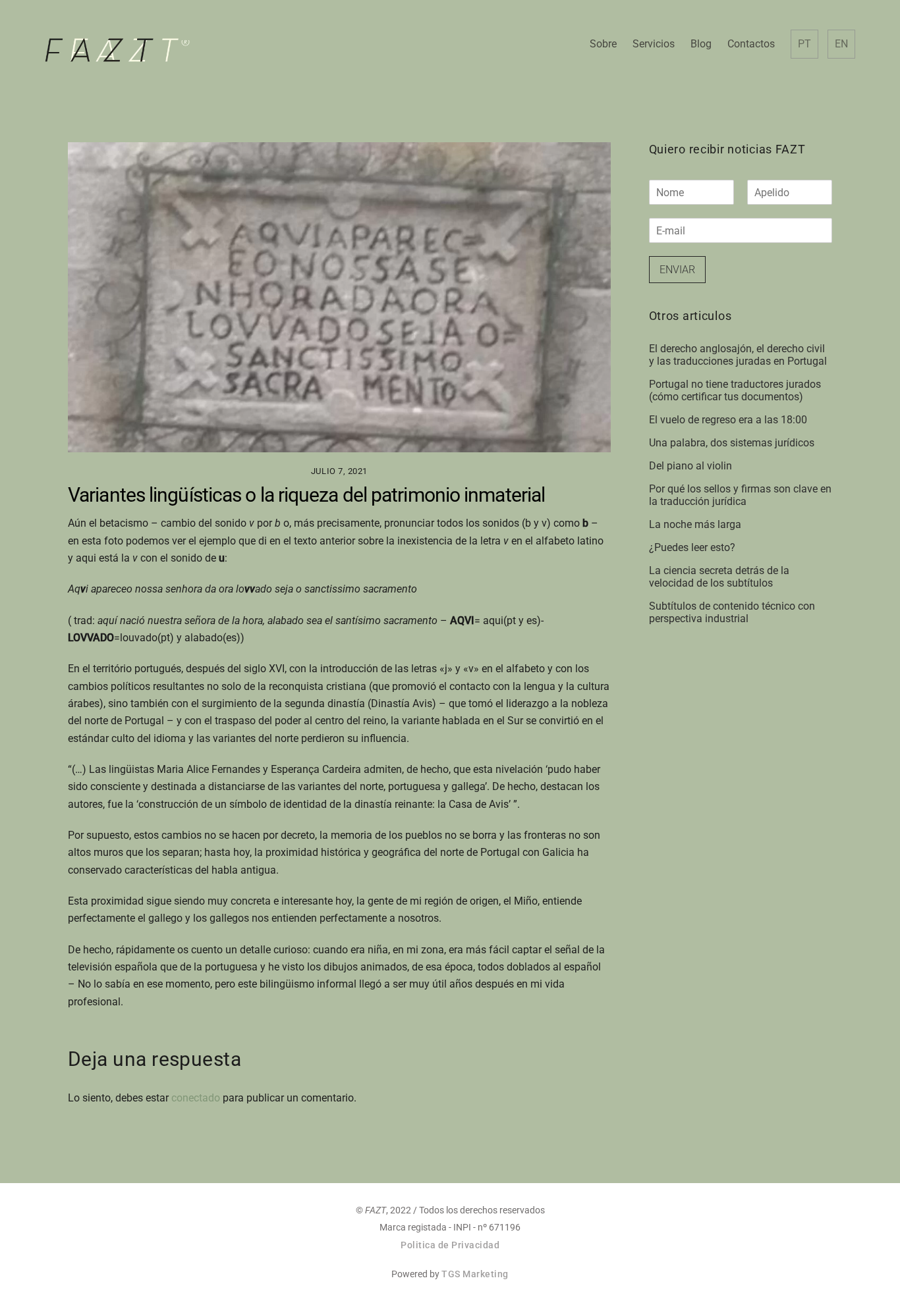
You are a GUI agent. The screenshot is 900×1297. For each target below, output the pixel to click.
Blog (701, 44)
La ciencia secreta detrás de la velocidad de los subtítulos (719, 576)
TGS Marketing (475, 1274)
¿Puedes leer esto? (692, 547)
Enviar (677, 269)
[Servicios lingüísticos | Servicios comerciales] (117, 57)
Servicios (654, 44)
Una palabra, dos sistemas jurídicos (731, 443)
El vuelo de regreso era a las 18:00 (728, 419)
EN (841, 44)
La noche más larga (695, 524)
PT (804, 44)
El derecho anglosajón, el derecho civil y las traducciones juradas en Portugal (738, 354)
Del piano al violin (690, 466)
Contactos (751, 44)
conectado (195, 1098)
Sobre (603, 44)
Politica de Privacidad (450, 1245)
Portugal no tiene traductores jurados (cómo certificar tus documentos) (735, 390)
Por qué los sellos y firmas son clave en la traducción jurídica (740, 495)
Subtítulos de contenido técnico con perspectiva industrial (732, 612)
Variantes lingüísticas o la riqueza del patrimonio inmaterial (306, 494)
